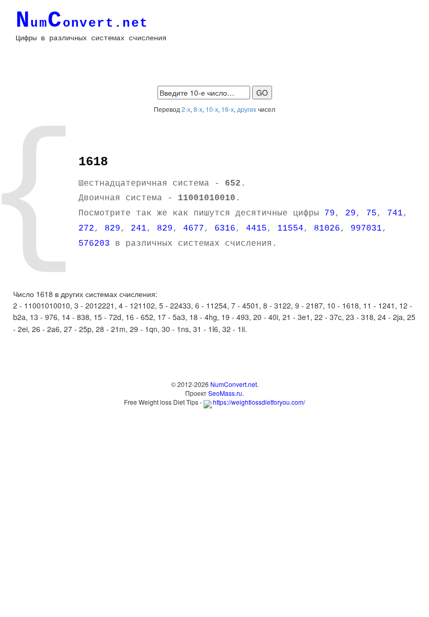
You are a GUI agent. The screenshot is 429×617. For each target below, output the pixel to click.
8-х (198, 109)
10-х (212, 109)
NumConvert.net (233, 384)
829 (112, 228)
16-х (227, 109)
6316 (224, 228)
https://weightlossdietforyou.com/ (259, 401)
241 (138, 228)
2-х (186, 109)
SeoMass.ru (225, 393)
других (246, 109)
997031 (366, 228)
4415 (256, 228)
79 (329, 213)
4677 (193, 228)
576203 (94, 243)
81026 (327, 228)
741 (395, 213)
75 (371, 213)
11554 (290, 228)
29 (350, 213)
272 (86, 228)
